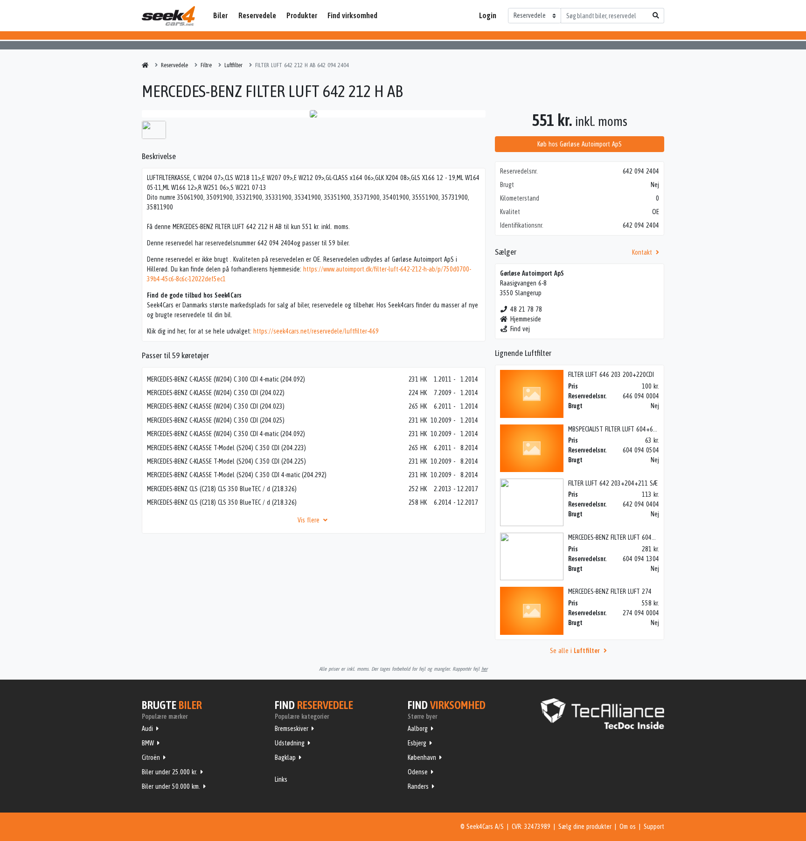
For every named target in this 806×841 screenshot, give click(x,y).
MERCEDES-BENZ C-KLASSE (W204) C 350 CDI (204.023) (216, 406)
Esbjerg (417, 743)
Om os (627, 826)
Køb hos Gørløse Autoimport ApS (579, 144)
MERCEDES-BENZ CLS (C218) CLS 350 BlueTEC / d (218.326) (222, 489)
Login (487, 15)
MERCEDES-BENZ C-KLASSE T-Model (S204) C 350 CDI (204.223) (226, 448)
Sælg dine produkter (584, 826)
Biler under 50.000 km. (171, 786)
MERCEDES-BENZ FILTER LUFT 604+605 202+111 (629, 537)
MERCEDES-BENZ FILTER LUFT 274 (610, 591)
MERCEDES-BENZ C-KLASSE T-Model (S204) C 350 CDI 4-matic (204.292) (237, 475)
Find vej (520, 329)
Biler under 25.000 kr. (169, 772)
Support (654, 826)
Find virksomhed (352, 15)
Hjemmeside (525, 319)
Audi (147, 728)
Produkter (301, 15)
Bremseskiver (291, 728)
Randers (418, 786)
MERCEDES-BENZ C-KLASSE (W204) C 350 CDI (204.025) (216, 420)
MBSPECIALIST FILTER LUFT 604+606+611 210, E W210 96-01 (646, 429)
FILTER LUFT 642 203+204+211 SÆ (613, 483)
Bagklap (285, 757)
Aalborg (418, 728)
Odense (418, 772)
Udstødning (290, 743)
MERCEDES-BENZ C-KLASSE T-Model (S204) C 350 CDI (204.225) (226, 461)
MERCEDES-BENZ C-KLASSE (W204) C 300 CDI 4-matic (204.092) (226, 379)
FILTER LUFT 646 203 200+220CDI (611, 374)
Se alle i (574, 650)
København (422, 757)
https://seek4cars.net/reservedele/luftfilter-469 (316, 331)
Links (281, 779)
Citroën (151, 757)
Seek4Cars (168, 16)
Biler (220, 15)
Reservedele (257, 15)
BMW (148, 743)
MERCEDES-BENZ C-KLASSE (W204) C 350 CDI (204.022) (216, 392)
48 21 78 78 (526, 309)
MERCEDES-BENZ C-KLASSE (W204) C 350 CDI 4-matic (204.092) (226, 434)
